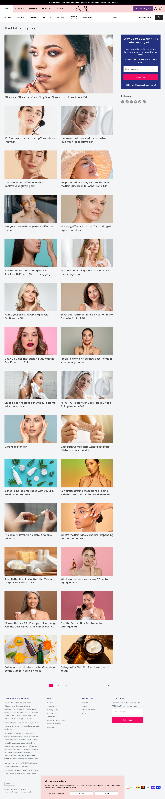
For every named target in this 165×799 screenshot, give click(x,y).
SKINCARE (19, 9)
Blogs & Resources (74, 17)
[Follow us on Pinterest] (131, 101)
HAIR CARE (46, 9)
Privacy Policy (52, 710)
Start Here (7, 17)
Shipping (84, 706)
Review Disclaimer (54, 724)
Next (109, 685)
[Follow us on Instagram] (127, 101)
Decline (106, 793)
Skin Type (20, 17)
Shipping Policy (53, 706)
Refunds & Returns (88, 710)
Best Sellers (60, 17)
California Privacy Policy (56, 720)
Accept (81, 793)
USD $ (8, 784)
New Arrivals (87, 17)
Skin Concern (47, 17)
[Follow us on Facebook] (122, 101)
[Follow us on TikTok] (139, 101)
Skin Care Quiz (143, 9)
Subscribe (140, 77)
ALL (6, 9)
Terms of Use (52, 717)
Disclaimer (51, 727)
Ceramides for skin (15, 446)
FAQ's (83, 713)
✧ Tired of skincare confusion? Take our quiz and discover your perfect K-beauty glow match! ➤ (82, 2)
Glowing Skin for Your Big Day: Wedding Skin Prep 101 (45, 97)
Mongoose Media (26, 792)
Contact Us (85, 703)
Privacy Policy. (71, 787)
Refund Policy (52, 713)
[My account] (155, 8)
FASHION (59, 9)
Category (33, 17)
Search (50, 703)
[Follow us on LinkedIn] (144, 101)
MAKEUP (33, 9)
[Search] (159, 17)
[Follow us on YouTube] (135, 101)
